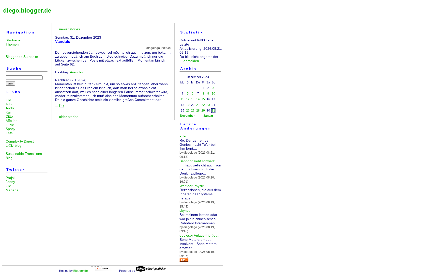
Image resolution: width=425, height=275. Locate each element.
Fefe (9, 133)
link (61, 106)
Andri (10, 108)
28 (198, 110)
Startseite (13, 40)
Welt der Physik (192, 186)
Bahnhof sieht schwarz (197, 161)
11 (182, 99)
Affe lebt (12, 121)
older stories (68, 117)
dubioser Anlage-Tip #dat (199, 235)
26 (188, 110)
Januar (208, 115)
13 (193, 99)
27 (193, 110)
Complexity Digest (20, 141)
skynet (185, 210)
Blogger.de (80, 271)
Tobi (9, 104)
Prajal (10, 178)
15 (203, 99)
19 (188, 105)
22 (203, 105)
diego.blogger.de (27, 10)
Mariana (12, 190)
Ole (8, 100)
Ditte (9, 116)
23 (208, 105)
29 (203, 110)
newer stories (69, 29)
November (187, 115)
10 (213, 93)
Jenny (10, 182)
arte (183, 136)
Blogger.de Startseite (22, 57)
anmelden (191, 61)
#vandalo (77, 72)
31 (213, 110)
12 (188, 99)
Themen (12, 44)
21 (198, 105)
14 (198, 99)
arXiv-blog (13, 145)
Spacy (10, 129)
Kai (8, 112)
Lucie (10, 125)
